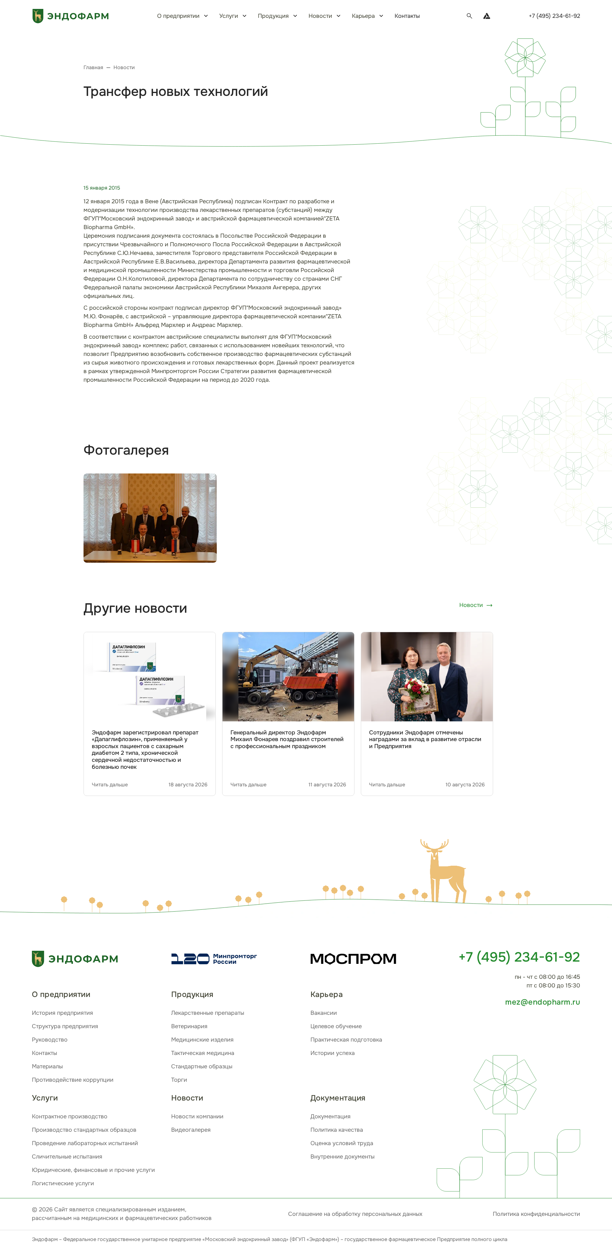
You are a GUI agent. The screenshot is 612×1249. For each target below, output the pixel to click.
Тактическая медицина (202, 1053)
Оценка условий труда (341, 1143)
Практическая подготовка (346, 1039)
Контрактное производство (69, 1116)
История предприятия (62, 1012)
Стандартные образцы (201, 1066)
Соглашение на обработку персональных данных (355, 1213)
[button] (446, 872)
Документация (330, 1116)
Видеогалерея (191, 1129)
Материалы (47, 1066)
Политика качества (336, 1129)
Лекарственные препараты (207, 1012)
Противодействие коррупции (72, 1079)
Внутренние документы (342, 1156)
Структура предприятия (65, 1026)
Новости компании (197, 1116)
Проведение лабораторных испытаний (85, 1143)
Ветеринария (189, 1026)
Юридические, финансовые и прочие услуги (93, 1169)
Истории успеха (332, 1053)
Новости (471, 605)
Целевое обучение (336, 1026)
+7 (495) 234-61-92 (554, 15)
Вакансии (323, 1012)
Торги (179, 1079)
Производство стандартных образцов (84, 1129)
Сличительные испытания (67, 1156)
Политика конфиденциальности (536, 1213)
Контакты (407, 15)
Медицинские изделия (202, 1039)
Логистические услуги (63, 1183)
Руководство (50, 1039)
